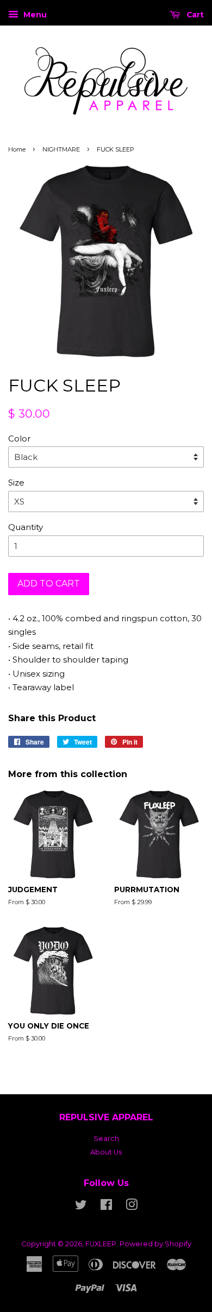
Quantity (25, 527)
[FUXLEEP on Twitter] (81, 1207)
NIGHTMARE (61, 149)
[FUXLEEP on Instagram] (132, 1207)
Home (17, 149)
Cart (194, 15)
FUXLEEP (100, 1244)
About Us (106, 1152)
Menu (34, 15)
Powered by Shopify (155, 1244)
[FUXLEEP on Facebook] (106, 1207)
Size (16, 482)
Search (106, 1138)
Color (19, 438)
